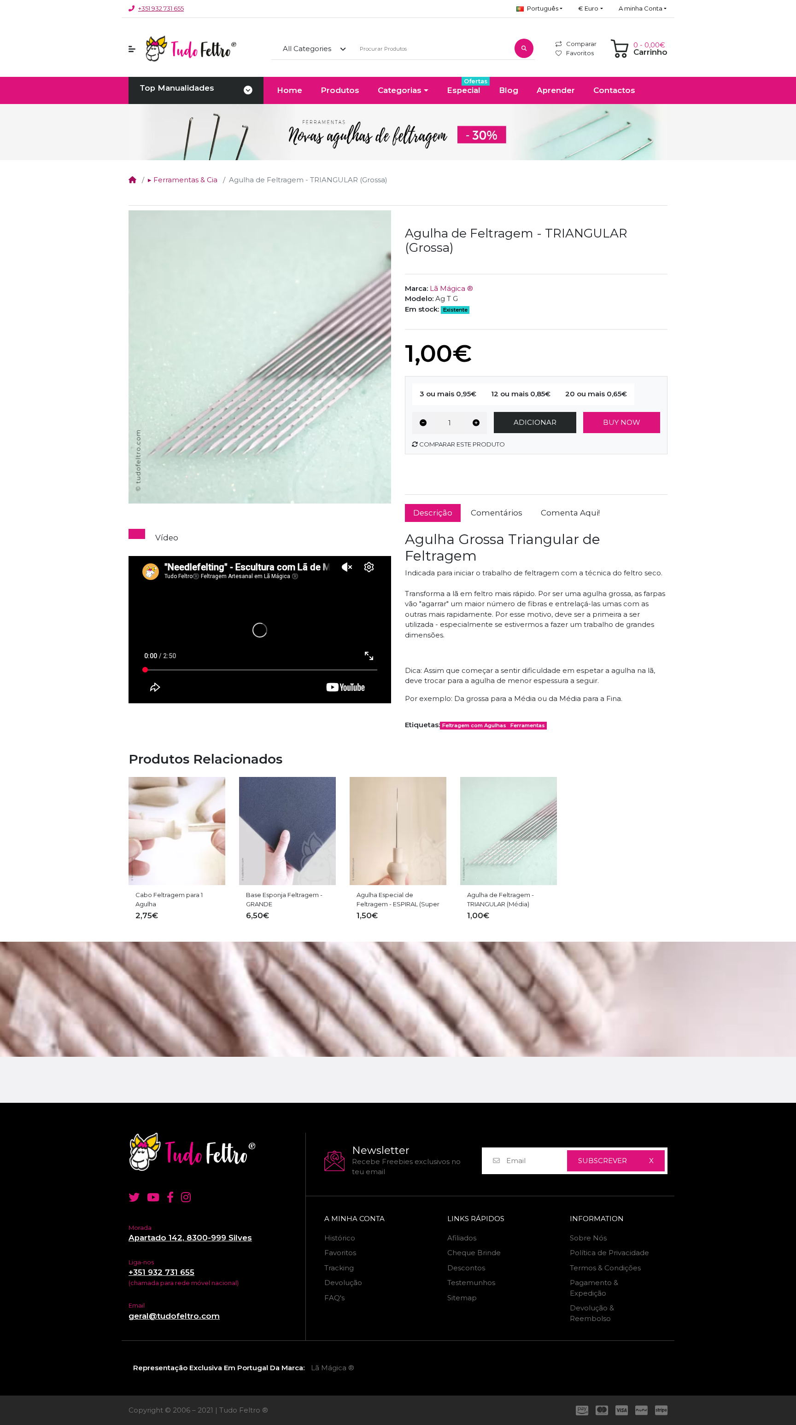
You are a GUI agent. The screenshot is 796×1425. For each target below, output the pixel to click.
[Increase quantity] (476, 423)
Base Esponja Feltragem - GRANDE (284, 899)
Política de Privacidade (609, 1252)
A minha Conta (354, 1219)
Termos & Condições (605, 1267)
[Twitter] (132, 1197)
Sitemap (462, 1297)
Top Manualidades (177, 88)
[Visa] (622, 1410)
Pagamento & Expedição (594, 1288)
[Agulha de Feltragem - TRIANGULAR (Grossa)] (260, 357)
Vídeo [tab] (166, 537)
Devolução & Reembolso (592, 1313)
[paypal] (641, 1410)
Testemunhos (471, 1282)
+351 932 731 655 (161, 8)
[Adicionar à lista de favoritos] (376, 225)
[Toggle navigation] (248, 90)
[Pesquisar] (524, 48)
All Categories (307, 48)
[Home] (132, 179)
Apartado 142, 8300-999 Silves (190, 1237)
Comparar (581, 43)
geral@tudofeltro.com (174, 1316)
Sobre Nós (588, 1238)
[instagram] (187, 1197)
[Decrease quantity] (423, 423)
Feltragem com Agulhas (474, 725)
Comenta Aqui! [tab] (570, 512)
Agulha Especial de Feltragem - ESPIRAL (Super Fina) (398, 900)
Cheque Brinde (474, 1252)
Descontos (466, 1267)
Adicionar (535, 422)
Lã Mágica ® (451, 288)
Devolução (343, 1282)
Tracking (339, 1267)
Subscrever (602, 1160)
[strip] (663, 1410)
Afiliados (461, 1238)
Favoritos (580, 53)
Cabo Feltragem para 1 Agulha (169, 899)
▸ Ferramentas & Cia (182, 179)
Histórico (339, 1238)
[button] (539, 8)
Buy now (621, 422)
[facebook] (170, 1197)
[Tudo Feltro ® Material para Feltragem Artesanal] (213, 1152)
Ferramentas (527, 725)
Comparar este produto (461, 444)
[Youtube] (153, 1197)
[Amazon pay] (580, 1410)
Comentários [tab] (496, 512)
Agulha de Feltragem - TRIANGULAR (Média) (500, 899)
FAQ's (334, 1297)
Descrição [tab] (432, 512)
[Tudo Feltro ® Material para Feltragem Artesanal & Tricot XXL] (191, 49)
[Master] (602, 1410)
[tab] (137, 534)
